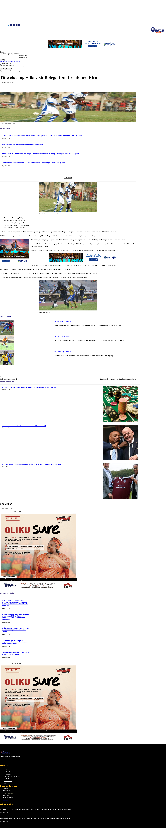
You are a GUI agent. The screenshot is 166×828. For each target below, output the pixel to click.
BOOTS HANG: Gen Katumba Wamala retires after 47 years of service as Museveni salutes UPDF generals (42, 136)
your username (22, 55)
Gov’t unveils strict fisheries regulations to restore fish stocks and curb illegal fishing (14, 642)
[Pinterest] (119, 87)
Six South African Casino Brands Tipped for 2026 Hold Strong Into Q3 (29, 387)
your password (22, 57)
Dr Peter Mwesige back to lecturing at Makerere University (15, 653)
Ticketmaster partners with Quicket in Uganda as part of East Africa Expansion (15, 629)
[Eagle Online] (157, 30)
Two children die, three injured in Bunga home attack (22, 145)
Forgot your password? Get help (10, 61)
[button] (91, 35)
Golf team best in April (8, 379)
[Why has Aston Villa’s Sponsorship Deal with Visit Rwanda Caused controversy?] (120, 481)
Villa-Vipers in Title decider (63, 321)
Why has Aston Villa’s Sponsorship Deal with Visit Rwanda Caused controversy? (32, 464)
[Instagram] (14, 25)
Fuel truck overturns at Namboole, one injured (118, 379)
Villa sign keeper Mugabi (62, 336)
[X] (19, 25)
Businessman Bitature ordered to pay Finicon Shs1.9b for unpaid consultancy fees (33, 163)
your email (21, 67)
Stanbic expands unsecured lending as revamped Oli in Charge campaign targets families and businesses (15, 617)
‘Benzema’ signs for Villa (62, 352)
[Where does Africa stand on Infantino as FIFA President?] (120, 442)
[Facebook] (11, 25)
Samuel (4, 82)
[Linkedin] (16, 25)
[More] (133, 87)
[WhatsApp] (126, 87)
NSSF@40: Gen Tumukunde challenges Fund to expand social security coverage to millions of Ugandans (41, 154)
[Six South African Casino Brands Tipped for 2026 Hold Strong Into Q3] (120, 404)
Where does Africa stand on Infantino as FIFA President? (24, 426)
